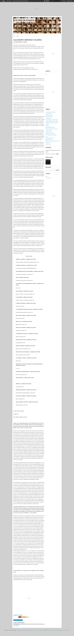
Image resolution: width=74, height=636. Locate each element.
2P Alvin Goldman (49, 113)
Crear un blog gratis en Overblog (21, 630)
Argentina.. (47, 124)
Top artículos (27, 630)
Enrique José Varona (49, 131)
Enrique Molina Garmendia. (50, 133)
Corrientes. (47, 125)
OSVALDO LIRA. (49, 139)
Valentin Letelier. (48, 144)
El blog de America (24, 20)
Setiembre (48, 177)
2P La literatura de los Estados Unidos (52, 119)
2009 (46, 176)
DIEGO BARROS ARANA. (50, 127)
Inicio (14, 35)
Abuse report (34, 630)
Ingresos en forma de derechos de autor (45, 630)
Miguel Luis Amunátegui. (50, 137)
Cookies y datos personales (59, 630)
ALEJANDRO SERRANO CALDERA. (52, 121)
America (9, 630)
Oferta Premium (52, 630)
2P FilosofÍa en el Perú (49, 116)
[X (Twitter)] (46, 1)
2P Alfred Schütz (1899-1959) (50, 112)
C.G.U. (38, 630)
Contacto (17, 35)
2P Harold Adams (48, 118)
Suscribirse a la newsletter (18, 620)
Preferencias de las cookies (66, 630)
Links (46, 136)
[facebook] (44, 1)
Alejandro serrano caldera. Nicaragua (51, 122)
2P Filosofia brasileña (49, 115)
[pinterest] (48, 1)
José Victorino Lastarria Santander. (51, 134)
